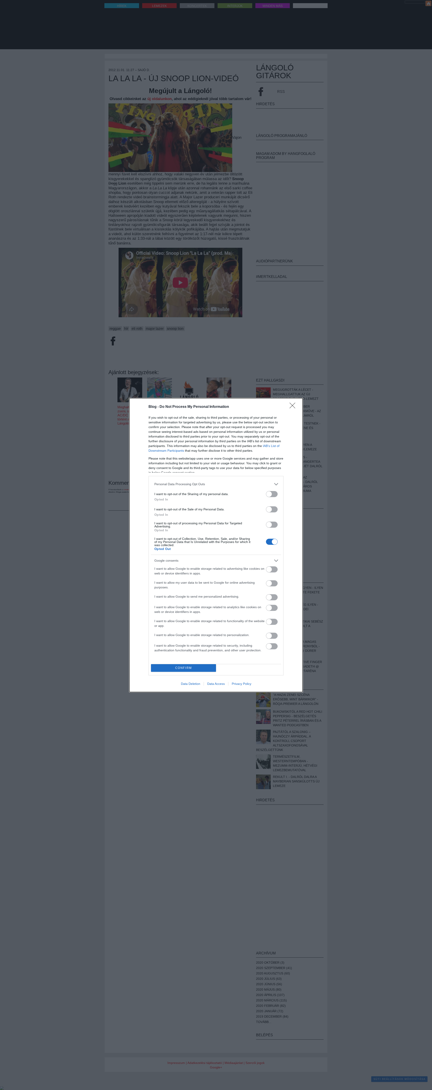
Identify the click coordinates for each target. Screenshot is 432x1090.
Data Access (216, 684)
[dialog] (216, 545)
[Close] (294, 407)
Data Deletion (190, 684)
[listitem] (216, 484)
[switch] (272, 494)
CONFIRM (183, 668)
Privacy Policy (241, 684)
